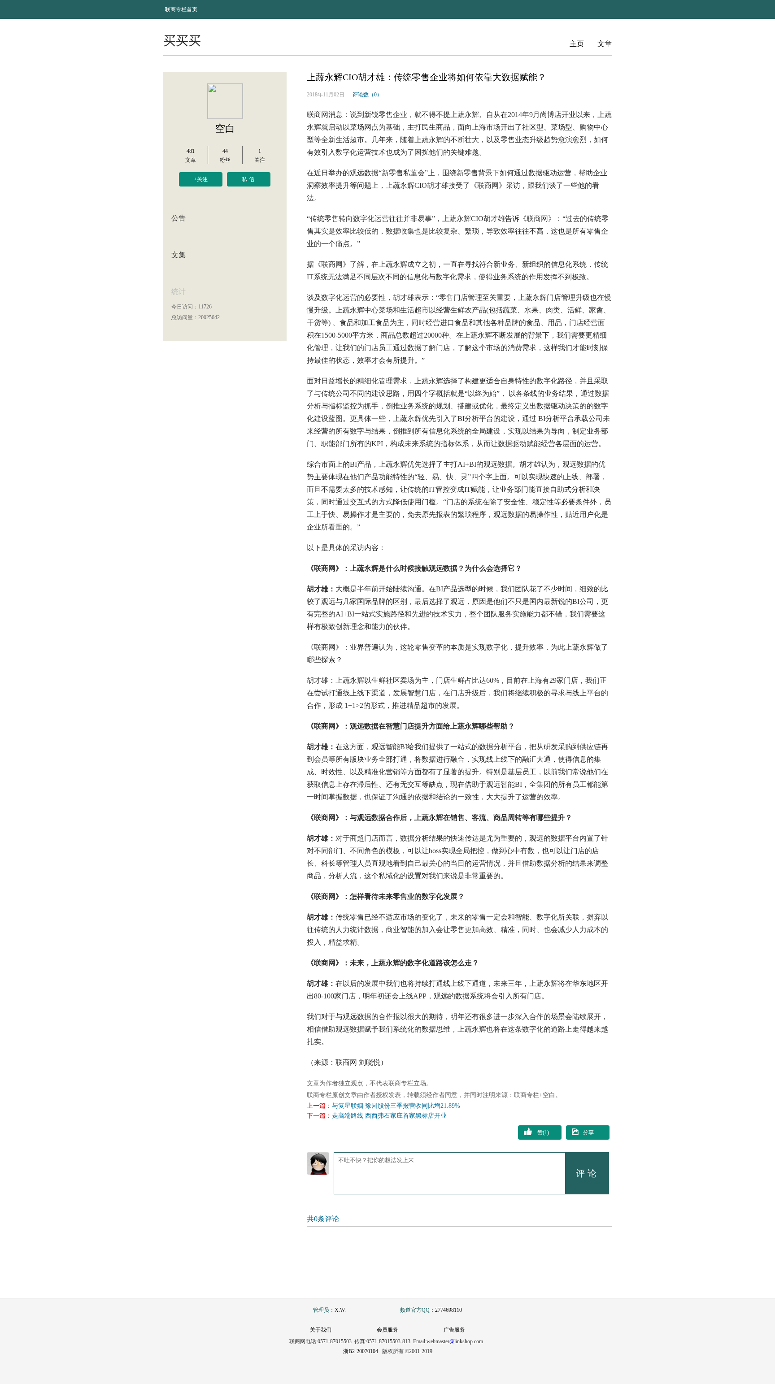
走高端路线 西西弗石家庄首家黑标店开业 (389, 1115)
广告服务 (454, 1330)
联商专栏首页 (181, 9)
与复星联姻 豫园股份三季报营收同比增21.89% (396, 1105)
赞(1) (543, 1132)
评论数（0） (367, 94)
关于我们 (320, 1330)
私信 (249, 179)
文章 (604, 44)
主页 (577, 44)
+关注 (201, 179)
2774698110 (448, 1310)
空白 (225, 128)
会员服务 (387, 1330)
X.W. (340, 1310)
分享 (588, 1132)
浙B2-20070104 (360, 1351)
